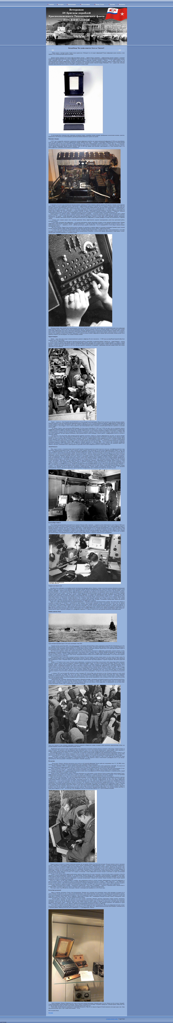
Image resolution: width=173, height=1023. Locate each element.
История (61, 4)
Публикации (72, 4)
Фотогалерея (85, 4)
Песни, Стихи (100, 4)
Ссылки (112, 4)
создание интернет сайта (112, 1018)
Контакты (122, 4)
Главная (51, 4)
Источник (50, 1012)
